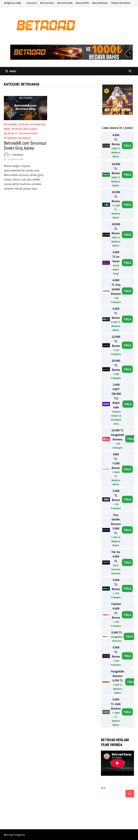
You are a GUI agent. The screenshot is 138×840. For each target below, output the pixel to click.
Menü (12, 71)
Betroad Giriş (47, 2)
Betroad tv (11, 133)
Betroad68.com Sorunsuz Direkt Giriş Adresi (25, 146)
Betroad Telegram (14, 834)
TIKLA (127, 145)
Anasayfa (32, 2)
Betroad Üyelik (65, 2)
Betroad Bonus (100, 2)
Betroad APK (82, 2)
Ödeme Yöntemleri (120, 2)
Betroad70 (24, 137)
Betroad (23, 124)
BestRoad (18, 154)
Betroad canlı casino (24, 128)
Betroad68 (10, 124)
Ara (103, 788)
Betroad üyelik (28, 133)
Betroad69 (10, 137)
